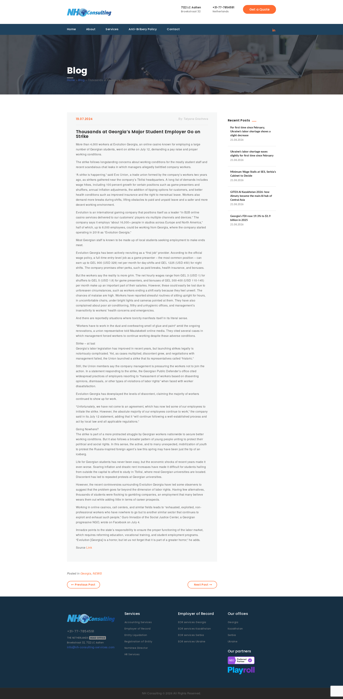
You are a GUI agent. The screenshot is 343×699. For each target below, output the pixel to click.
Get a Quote (259, 9)
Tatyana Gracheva (196, 119)
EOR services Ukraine (191, 641)
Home (71, 29)
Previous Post (85, 584)
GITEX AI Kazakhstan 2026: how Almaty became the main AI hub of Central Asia (251, 196)
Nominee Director (136, 648)
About (90, 29)
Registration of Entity (138, 641)
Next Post (201, 584)
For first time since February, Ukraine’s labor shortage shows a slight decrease (250, 131)
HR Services (132, 654)
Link (89, 547)
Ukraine (232, 641)
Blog (81, 80)
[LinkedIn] (273, 30)
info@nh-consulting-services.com (91, 647)
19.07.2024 (84, 119)
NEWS (97, 573)
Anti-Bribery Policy (143, 29)
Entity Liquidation (136, 635)
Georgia (85, 573)
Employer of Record (138, 628)
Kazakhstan (235, 628)
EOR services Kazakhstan (194, 628)
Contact (173, 29)
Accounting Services (138, 622)
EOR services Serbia (191, 635)
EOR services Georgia (192, 622)
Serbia (232, 635)
